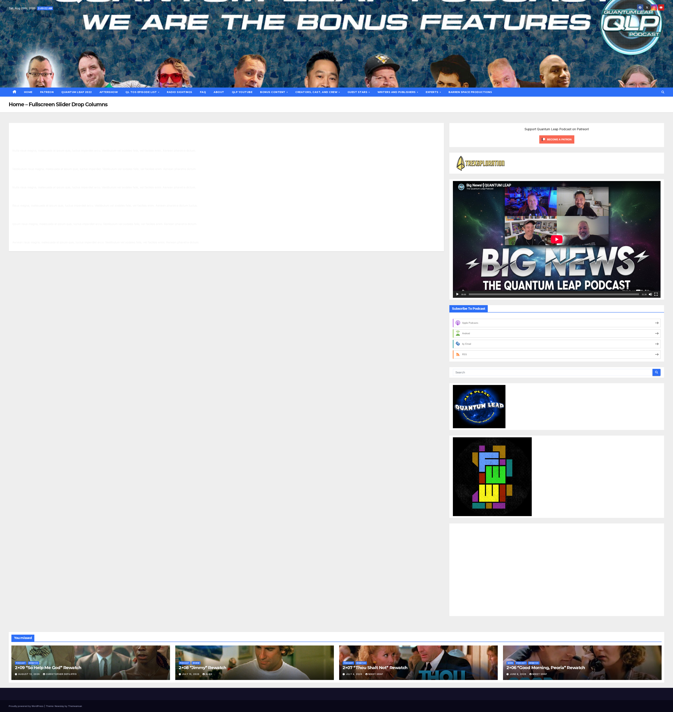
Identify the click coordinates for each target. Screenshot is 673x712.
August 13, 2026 (29, 674)
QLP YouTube (242, 92)
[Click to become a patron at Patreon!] (556, 139)
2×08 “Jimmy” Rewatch (202, 667)
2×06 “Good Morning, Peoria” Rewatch (546, 667)
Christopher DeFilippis (61, 674)
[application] (557, 239)
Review (196, 663)
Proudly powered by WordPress (26, 706)
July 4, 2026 (354, 674)
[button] (662, 92)
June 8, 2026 (518, 674)
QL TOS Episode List (141, 92)
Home (28, 92)
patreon (47, 92)
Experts (432, 92)
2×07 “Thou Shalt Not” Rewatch (375, 667)
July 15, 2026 (191, 674)
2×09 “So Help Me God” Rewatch (48, 667)
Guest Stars (358, 92)
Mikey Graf (375, 674)
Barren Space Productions (470, 92)
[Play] (457, 294)
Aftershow (109, 92)
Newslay (59, 706)
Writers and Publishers (397, 92)
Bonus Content (273, 92)
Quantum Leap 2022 (76, 92)
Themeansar (75, 706)
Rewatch (33, 663)
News (510, 663)
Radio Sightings (179, 92)
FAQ (203, 92)
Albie (209, 674)
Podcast (20, 663)
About (219, 92)
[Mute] (650, 294)
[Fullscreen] (656, 294)
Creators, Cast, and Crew (316, 92)
